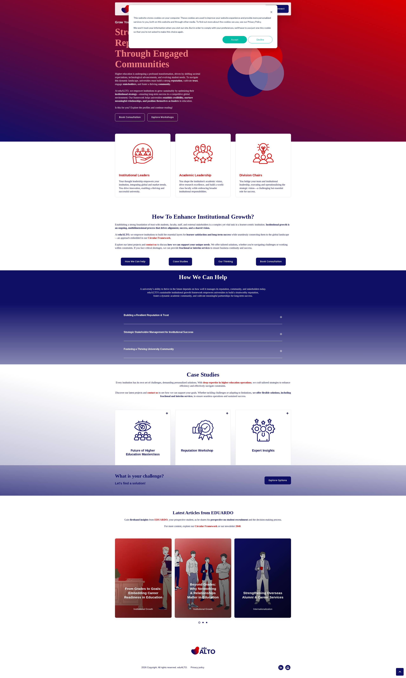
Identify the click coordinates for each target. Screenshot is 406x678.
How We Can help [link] (135, 261)
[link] (203, 650)
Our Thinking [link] (225, 261)
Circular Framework (206, 526)
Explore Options (278, 480)
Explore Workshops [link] (162, 117)
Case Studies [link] (180, 261)
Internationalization (262, 609)
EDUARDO (161, 519)
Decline (260, 39)
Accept (234, 39)
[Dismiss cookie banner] (271, 12)
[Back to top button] (400, 672)
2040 (238, 526)
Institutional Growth (143, 609)
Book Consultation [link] (130, 117)
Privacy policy (197, 667)
